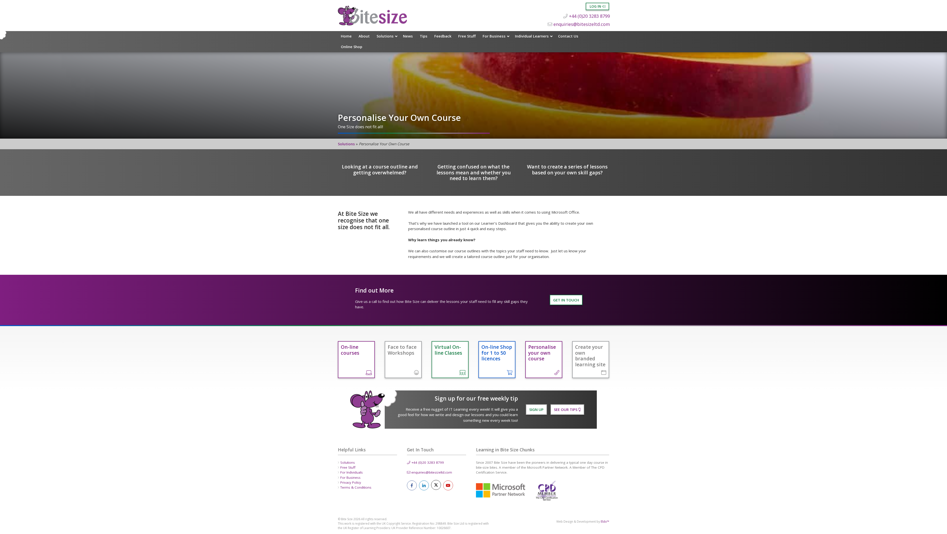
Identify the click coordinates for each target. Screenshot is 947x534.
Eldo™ (605, 521)
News (408, 36)
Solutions (385, 36)
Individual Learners (532, 36)
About (364, 36)
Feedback (442, 36)
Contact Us (568, 36)
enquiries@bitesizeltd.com (581, 24)
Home (346, 36)
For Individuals (351, 472)
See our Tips (566, 409)
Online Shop (351, 46)
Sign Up (536, 409)
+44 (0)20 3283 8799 (589, 16)
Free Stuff (467, 36)
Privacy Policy (350, 482)
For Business (494, 36)
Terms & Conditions (355, 487)
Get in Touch (566, 299)
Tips (423, 36)
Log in (596, 6)
